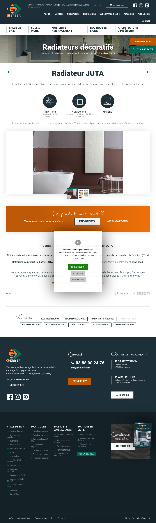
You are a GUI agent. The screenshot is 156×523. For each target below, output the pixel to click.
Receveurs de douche (13, 436)
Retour (13, 293)
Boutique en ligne (85, 428)
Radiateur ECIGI (101, 324)
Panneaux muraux (40, 454)
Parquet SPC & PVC (40, 450)
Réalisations (89, 14)
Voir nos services (131, 276)
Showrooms (73, 14)
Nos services (17, 385)
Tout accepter (78, 266)
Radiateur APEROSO (75, 318)
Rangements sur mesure (62, 441)
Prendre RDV (143, 41)
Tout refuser (78, 273)
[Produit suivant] (147, 72)
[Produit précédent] (8, 72)
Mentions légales (24, 518)
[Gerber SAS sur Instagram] (141, 5)
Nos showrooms (117, 221)
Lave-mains (14, 456)
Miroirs (12, 452)
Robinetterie (15, 444)
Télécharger (123, 446)
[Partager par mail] (148, 294)
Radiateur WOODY (50, 318)
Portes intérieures (64, 446)
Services (59, 14)
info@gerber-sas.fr (80, 367)
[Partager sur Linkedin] (145, 294)
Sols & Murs (14, 494)
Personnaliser (78, 279)
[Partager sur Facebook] (138, 294)
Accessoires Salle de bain (15, 480)
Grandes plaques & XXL (39, 440)
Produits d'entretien (41, 458)
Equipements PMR (17, 475)
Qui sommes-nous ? (109, 14)
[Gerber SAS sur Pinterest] (147, 5)
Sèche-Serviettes (16, 465)
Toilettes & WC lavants (14, 461)
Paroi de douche (16, 431)
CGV (11, 518)
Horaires (123, 395)
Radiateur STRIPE (31, 324)
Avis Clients (144, 14)
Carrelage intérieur (40, 431)
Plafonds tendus (63, 450)
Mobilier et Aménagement (63, 428)
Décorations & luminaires (61, 454)
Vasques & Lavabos (17, 448)
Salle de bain (15, 427)
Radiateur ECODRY (124, 324)
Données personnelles (44, 518)
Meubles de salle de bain (16, 485)
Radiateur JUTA (128, 318)
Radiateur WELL (79, 324)
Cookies (61, 518)
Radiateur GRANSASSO (103, 318)
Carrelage (13, 490)
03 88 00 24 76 (89, 363)
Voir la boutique (86, 454)
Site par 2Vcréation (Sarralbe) (137, 518)
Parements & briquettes (37, 445)
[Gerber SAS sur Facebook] (135, 5)
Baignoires (14, 441)
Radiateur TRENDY (55, 324)
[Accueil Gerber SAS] (14, 11)
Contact (146, 21)
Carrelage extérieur (40, 435)
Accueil (47, 14)
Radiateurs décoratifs (12, 470)
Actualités (129, 14)
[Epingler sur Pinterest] (141, 294)
